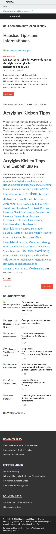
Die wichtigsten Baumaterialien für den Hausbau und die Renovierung (36, 398)
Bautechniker (18, 70)
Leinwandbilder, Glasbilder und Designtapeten (24, 476)
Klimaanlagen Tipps (12, 507)
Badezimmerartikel (13, 185)
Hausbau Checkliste (14, 212)
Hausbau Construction (37, 212)
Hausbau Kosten (12, 233)
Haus (6, 194)
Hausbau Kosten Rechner (37, 232)
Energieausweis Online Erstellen (18, 450)
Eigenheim (15, 189)
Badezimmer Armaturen (30, 181)
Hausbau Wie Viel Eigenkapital (20, 255)
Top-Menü (10, 2)
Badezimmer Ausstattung (37, 185)
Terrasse (23, 269)
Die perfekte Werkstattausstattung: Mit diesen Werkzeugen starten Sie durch (36, 351)
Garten (44, 189)
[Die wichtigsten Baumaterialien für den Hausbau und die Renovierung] (11, 396)
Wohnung (36, 268)
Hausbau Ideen (12, 224)
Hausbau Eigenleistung (15, 216)
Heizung (39, 260)
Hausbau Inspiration (31, 228)
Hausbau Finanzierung (30, 220)
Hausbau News (9, 56)
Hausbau (30, 194)
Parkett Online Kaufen (13, 455)
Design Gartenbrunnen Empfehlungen (20, 445)
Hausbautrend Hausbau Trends (30, 519)
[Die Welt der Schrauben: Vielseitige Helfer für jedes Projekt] (11, 334)
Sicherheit (24, 263)
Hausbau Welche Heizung (33, 242)
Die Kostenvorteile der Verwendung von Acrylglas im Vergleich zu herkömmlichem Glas (27, 63)
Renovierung (10, 264)
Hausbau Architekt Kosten (32, 208)
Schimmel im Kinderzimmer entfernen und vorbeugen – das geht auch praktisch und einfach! (36, 367)
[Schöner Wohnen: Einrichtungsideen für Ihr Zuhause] (11, 380)
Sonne (33, 264)
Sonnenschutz (11, 269)
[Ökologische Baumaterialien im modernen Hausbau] (11, 321)
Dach (6, 189)
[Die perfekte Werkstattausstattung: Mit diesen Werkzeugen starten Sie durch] (11, 349)
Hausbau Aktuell (22, 199)
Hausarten (16, 194)
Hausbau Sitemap (11, 471)
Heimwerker (27, 260)
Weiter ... (8, 94)
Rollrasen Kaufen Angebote (15, 485)
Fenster (35, 189)
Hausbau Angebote (27, 204)
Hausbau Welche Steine (16, 246)
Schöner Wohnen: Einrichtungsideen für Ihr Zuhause (33, 382)
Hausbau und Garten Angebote (17, 502)
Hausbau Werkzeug (35, 251)
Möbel (48, 259)
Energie (26, 189)
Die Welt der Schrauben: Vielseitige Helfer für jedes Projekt (33, 336)
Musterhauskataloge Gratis (15, 481)
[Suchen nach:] (28, 286)
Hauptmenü (14, 16)
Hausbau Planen (12, 237)
